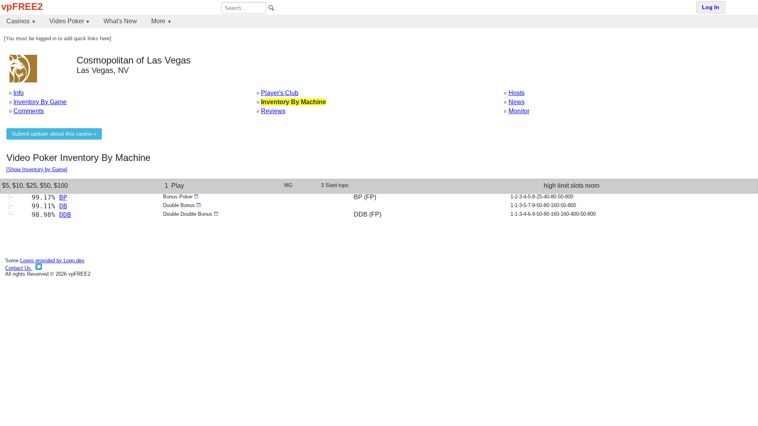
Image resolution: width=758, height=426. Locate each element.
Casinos (18, 21)
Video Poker (66, 21)
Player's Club (279, 93)
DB (63, 206)
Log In (710, 7)
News (516, 102)
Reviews (273, 111)
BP (63, 197)
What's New (120, 21)
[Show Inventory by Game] (37, 169)
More (158, 21)
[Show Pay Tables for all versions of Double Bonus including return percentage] (199, 205)
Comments (28, 111)
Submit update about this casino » (54, 134)
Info (18, 93)
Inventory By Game (40, 102)
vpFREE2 (22, 6)
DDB (65, 215)
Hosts (516, 93)
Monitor (518, 111)
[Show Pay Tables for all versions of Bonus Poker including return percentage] (196, 197)
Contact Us (18, 268)
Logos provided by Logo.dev (52, 260)
